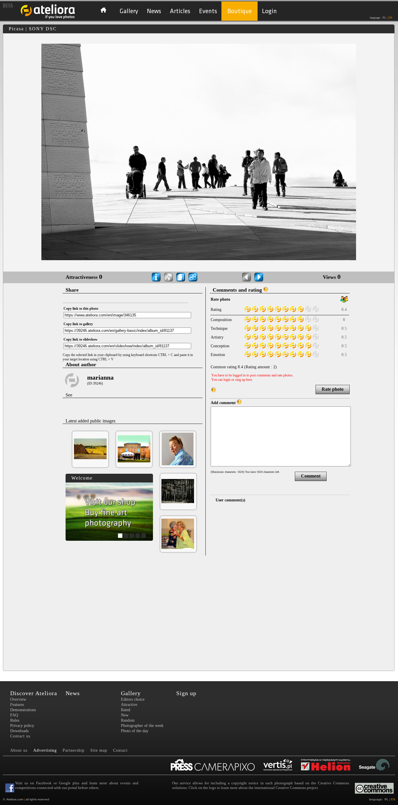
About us (18, 750)
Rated (125, 710)
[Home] (48, 18)
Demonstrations (23, 710)
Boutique (239, 11)
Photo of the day (134, 731)
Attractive (129, 704)
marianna (100, 377)
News (154, 11)
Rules (14, 720)
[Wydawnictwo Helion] (330, 765)
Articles (180, 11)
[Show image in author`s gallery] (180, 277)
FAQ (14, 715)
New (124, 715)
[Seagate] (378, 765)
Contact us (20, 736)
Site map (98, 750)
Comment (310, 475)
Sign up (186, 693)
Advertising (45, 750)
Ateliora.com (14, 799)
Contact (120, 750)
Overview (18, 699)
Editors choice (133, 699)
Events (208, 11)
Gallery (128, 11)
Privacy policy (22, 725)
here (249, 380)
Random (128, 720)
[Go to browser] (193, 277)
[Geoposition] (168, 277)
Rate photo (333, 389)
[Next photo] (258, 277)
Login (269, 11)
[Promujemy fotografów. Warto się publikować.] (217, 765)
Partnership (73, 750)
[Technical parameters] (156, 277)
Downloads (19, 731)
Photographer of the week (142, 725)
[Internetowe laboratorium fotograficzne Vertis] (282, 765)
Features (17, 704)
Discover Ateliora (33, 693)
